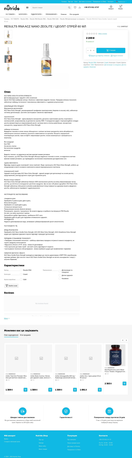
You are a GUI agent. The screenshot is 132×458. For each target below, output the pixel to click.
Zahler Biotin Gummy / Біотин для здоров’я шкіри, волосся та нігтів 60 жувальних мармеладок (40, 377)
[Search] (69, 7)
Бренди (41, 443)
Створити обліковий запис (12, 441)
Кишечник (93, 67)
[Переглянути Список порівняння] (79, 7)
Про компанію (71, 439)
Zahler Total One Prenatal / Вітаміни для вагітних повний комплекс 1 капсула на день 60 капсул (16, 377)
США (92, 65)
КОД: (118, 26)
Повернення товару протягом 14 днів (109, 417)
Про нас (41, 439)
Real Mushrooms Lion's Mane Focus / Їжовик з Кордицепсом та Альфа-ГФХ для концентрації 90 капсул (115, 370)
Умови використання (73, 443)
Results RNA (92, 62)
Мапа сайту (42, 446)
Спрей (106, 62)
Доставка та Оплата (73, 446)
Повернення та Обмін (74, 449)
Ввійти (6, 439)
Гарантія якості (66, 417)
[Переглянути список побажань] (75, 7)
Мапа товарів (43, 449)
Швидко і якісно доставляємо (22, 417)
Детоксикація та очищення (112, 65)
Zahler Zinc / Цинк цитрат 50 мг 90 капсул (90, 377)
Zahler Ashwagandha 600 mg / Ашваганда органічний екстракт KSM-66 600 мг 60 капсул (65, 377)
